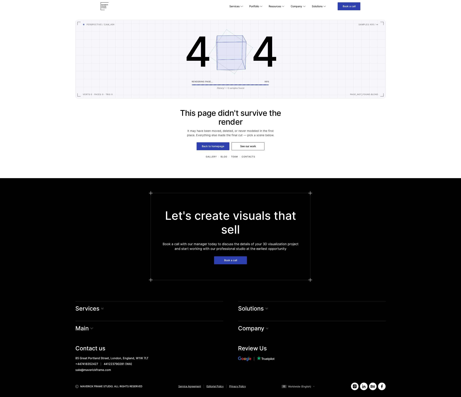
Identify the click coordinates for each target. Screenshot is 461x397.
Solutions (251, 308)
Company (251, 328)
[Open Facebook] (382, 386)
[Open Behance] (373, 386)
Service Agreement (189, 386)
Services (87, 308)
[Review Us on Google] (247, 359)
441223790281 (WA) (118, 364)
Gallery (211, 156)
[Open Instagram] (355, 386)
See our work (248, 146)
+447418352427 (86, 364)
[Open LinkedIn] (364, 386)
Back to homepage (213, 146)
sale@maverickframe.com (93, 370)
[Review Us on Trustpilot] (266, 358)
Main (82, 328)
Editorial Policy (215, 386)
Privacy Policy (237, 386)
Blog (224, 156)
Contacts (248, 156)
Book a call (349, 6)
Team (234, 156)
